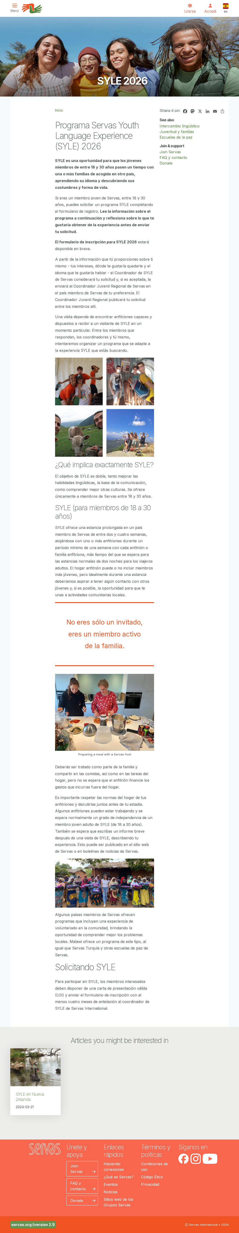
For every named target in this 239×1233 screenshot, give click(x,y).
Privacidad (150, 1184)
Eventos (111, 1184)
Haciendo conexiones (114, 1166)
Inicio (59, 110)
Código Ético (152, 1177)
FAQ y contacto (173, 157)
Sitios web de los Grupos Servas (118, 1202)
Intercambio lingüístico (180, 126)
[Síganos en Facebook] (183, 1159)
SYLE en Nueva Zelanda (30, 1097)
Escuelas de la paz (176, 137)
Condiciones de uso (154, 1166)
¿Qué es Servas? (119, 1177)
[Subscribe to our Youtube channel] (210, 1159)
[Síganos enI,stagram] (195, 1159)
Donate (166, 163)
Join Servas (170, 152)
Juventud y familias (177, 131)
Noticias (111, 1192)
